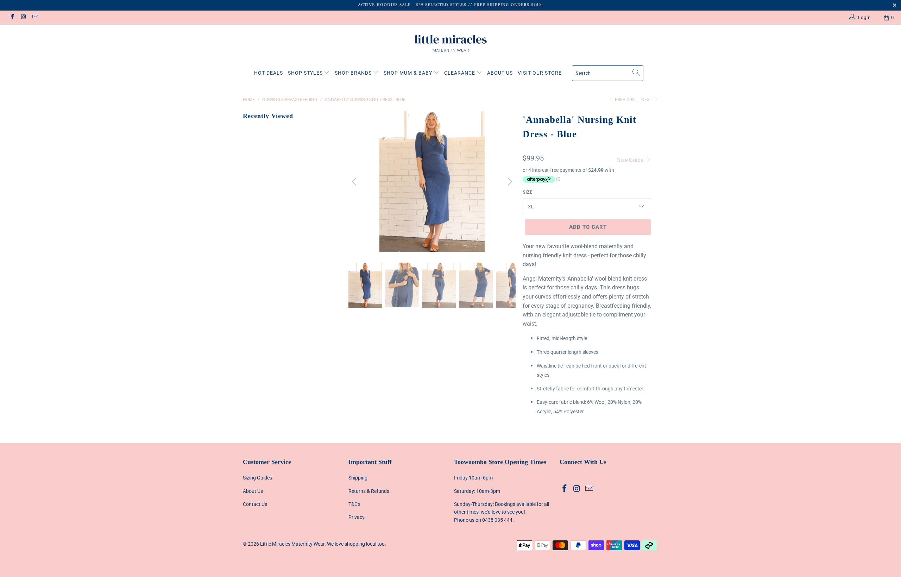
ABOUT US (500, 73)
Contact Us (255, 504)
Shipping (357, 478)
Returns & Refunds (368, 491)
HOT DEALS (268, 73)
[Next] (509, 181)
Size (527, 192)
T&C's (354, 504)
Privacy (356, 517)
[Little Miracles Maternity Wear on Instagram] (23, 17)
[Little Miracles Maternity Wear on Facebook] (12, 17)
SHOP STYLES (306, 73)
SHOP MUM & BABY (409, 73)
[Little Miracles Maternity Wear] (450, 43)
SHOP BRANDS (354, 73)
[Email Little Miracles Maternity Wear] (35, 17)
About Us (253, 491)
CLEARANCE (460, 73)
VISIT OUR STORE (540, 73)
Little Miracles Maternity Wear (292, 544)
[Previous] (355, 181)
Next (647, 99)
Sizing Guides (257, 478)
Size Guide (631, 160)
